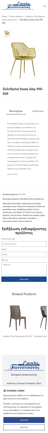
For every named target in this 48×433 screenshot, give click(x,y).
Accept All (24, 420)
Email (3, 249)
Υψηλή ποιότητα (25, 221)
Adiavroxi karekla (14, 203)
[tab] (16, 110)
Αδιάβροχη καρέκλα (25, 209)
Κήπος (5, 218)
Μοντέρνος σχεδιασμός (18, 218)
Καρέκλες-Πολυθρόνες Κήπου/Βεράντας (28, 199)
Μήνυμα (4, 260)
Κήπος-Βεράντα (16, 16)
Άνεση (36, 209)
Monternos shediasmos (26, 206)
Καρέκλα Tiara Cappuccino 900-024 (17, 336)
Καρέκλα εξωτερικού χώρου (34, 215)
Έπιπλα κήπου (16, 215)
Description (16, 110)
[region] (24, 409)
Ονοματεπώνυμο (8, 239)
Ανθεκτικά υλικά (9, 212)
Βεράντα (20, 212)
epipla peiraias (28, 203)
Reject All (24, 427)
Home (4, 16)
